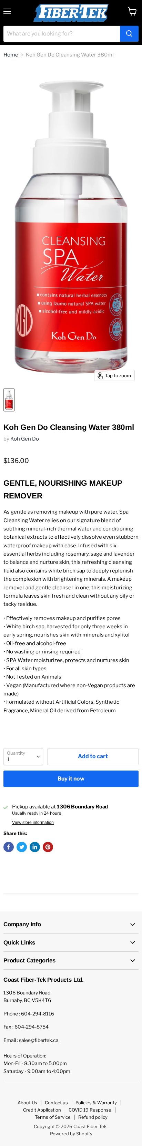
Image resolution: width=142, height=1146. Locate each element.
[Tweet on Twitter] (22, 847)
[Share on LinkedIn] (35, 847)
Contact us (56, 1102)
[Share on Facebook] (8, 847)
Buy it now (71, 778)
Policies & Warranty (96, 1102)
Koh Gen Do (24, 439)
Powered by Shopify (71, 1133)
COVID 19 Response (90, 1110)
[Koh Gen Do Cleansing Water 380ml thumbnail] (9, 400)
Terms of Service (53, 1117)
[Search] (129, 34)
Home (10, 55)
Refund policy (93, 1117)
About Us (27, 1102)
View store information (33, 822)
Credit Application (42, 1110)
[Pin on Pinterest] (48, 847)
